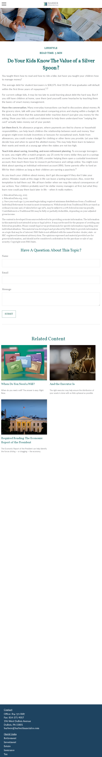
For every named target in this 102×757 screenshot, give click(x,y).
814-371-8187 (18, 714)
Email (5, 272)
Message (6, 289)
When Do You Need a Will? (18, 384)
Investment (10, 742)
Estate (7, 746)
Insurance (9, 750)
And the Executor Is (62, 384)
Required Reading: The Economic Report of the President (22, 440)
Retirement (10, 738)
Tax (5, 754)
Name (5, 256)
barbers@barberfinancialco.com (21, 728)
